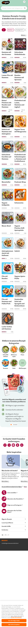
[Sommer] (5, 364)
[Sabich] (20, 249)
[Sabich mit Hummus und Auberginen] (8, 127)
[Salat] (14, 364)
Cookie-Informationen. (16, 617)
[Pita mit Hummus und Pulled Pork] (8, 298)
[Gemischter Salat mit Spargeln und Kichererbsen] (20, 298)
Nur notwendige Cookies (14, 620)
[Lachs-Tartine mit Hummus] (8, 323)
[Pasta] (22, 351)
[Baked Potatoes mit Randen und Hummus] (8, 100)
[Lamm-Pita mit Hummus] (8, 73)
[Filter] (4, 29)
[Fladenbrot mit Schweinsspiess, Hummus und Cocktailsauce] (20, 154)
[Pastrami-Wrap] (20, 177)
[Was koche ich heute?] (11, 468)
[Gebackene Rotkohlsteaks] (20, 49)
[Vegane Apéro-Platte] (20, 273)
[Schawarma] (20, 200)
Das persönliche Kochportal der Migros (12, 486)
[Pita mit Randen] (8, 273)
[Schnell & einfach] (5, 351)
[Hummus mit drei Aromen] (8, 49)
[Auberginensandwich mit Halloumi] (8, 249)
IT (8, 535)
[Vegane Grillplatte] (8, 200)
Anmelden (15, 424)
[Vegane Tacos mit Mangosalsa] (20, 127)
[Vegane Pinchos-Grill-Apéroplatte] (20, 224)
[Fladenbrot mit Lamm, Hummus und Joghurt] (20, 100)
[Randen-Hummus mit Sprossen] (20, 73)
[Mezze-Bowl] (8, 224)
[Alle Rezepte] (22, 364)
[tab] (14, 519)
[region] (14, 614)
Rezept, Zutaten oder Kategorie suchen (14, 8)
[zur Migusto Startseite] (6, 1)
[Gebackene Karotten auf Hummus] (8, 154)
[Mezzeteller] (8, 177)
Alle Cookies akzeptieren (14, 624)
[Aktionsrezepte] (14, 351)
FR (5, 535)
